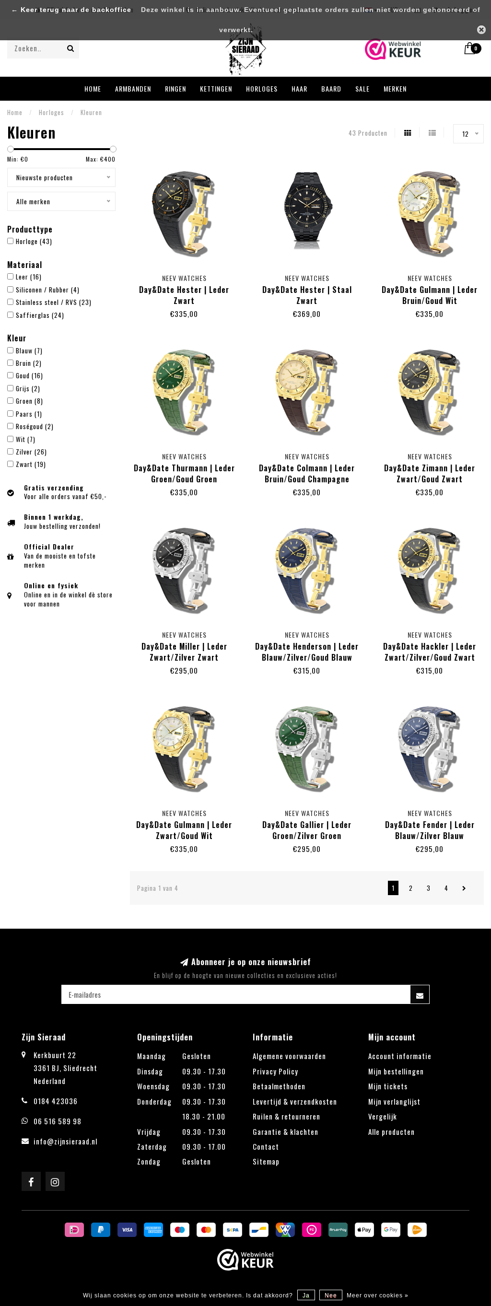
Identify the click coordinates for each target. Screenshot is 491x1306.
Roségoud (35, 426)
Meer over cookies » (378, 1295)
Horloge (34, 241)
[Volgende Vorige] (464, 888)
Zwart (31, 464)
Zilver (31, 451)
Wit (25, 439)
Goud (29, 375)
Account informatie (400, 1055)
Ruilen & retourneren (286, 1116)
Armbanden (133, 88)
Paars (29, 414)
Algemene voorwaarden (289, 1055)
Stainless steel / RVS (54, 302)
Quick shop (189, 275)
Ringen (175, 88)
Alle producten (391, 1131)
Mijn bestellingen (396, 1071)
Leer (29, 276)
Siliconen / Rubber (48, 289)
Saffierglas (40, 315)
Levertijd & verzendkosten (295, 1101)
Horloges (262, 88)
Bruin (29, 363)
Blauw (29, 350)
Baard (331, 88)
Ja (306, 1295)
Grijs (28, 388)
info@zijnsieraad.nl (65, 1141)
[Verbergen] (481, 29)
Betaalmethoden (279, 1086)
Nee (331, 1295)
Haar (299, 88)
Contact (266, 1146)
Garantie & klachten (285, 1131)
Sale (362, 88)
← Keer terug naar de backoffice (71, 9)
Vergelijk (382, 1116)
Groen (29, 401)
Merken (395, 88)
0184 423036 (56, 1101)
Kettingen (216, 88)
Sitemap (266, 1161)
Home (92, 88)
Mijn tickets (388, 1086)
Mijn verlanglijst (394, 1101)
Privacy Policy (275, 1071)
